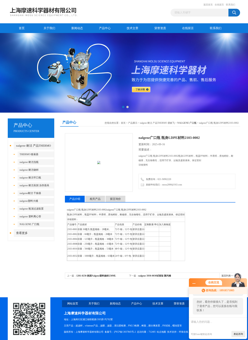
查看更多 (22, 233)
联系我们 (230, 4)
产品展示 (132, 123)
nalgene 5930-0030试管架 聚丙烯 (154, 275)
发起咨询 (238, 334)
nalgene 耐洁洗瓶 (29, 162)
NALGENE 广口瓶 (29, 224)
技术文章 (132, 28)
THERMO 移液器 (29, 154)
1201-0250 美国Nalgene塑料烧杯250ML (96, 275)
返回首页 (208, 4)
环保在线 (183, 331)
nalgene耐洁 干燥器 (30, 193)
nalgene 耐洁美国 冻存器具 (34, 185)
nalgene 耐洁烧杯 (29, 169)
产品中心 (105, 28)
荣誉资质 (160, 28)
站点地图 (161, 331)
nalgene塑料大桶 (29, 200)
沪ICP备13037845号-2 (125, 331)
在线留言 (219, 4)
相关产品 (95, 198)
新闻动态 (77, 28)
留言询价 (115, 198)
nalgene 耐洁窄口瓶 (30, 177)
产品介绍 (74, 198)
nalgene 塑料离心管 (30, 216)
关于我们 (49, 28)
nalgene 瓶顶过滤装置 (32, 208)
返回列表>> (227, 275)
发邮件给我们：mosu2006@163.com (163, 184)
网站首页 (72, 303)
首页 (22, 28)
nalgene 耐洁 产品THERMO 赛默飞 (157, 123)
